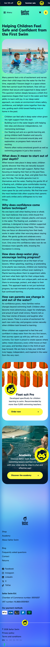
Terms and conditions (11, 636)
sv (20, 640)
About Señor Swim (10, 540)
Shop (4, 531)
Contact (5, 556)
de (10, 640)
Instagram (9, 573)
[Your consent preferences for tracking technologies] (4, 644)
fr (17, 640)
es (14, 640)
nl (7, 640)
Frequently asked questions (14, 552)
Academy (6, 536)
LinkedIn (9, 577)
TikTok (8, 585)
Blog (4, 548)
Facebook (9, 569)
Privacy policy (8, 633)
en (3, 640)
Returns (5, 560)
